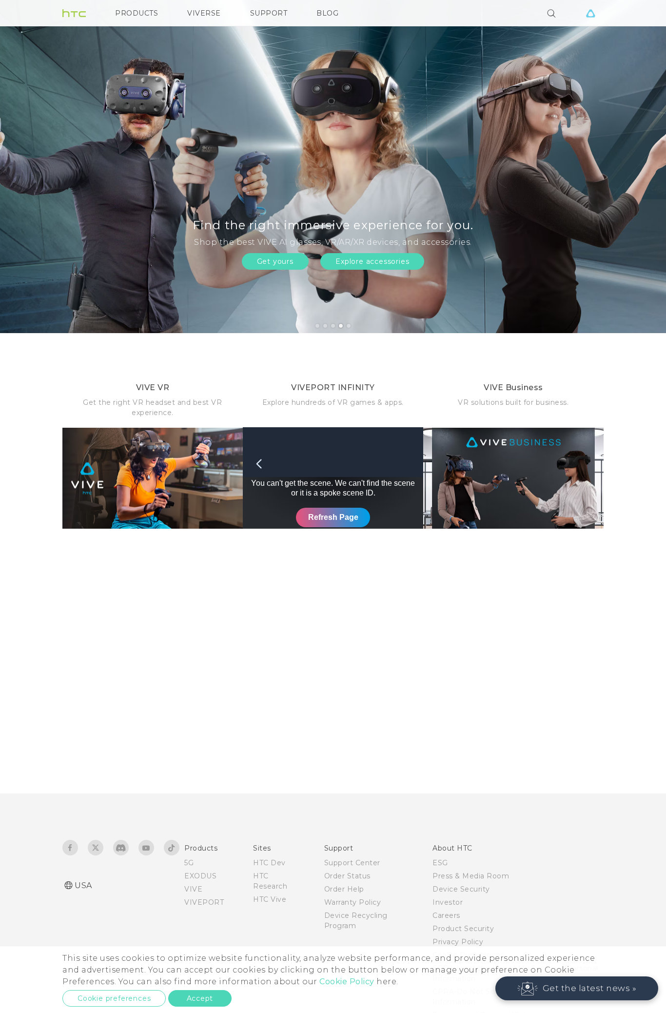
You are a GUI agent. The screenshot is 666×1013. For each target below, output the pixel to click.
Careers (446, 915)
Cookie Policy (346, 981)
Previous (27, 166)
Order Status (347, 876)
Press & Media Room (470, 876)
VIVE (193, 889)
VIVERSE (204, 13)
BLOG (327, 13)
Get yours (275, 261)
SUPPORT (269, 13)
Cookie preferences (114, 998)
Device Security (461, 889)
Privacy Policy (457, 941)
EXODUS (200, 876)
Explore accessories (372, 261)
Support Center (352, 862)
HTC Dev (269, 862)
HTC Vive (269, 899)
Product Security (463, 928)
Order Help (344, 889)
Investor (447, 902)
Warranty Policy (352, 902)
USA (83, 885)
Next (638, 166)
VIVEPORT (204, 902)
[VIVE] (590, 13)
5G (189, 862)
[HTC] (74, 13)
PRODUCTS (136, 13)
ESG (440, 862)
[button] (577, 988)
